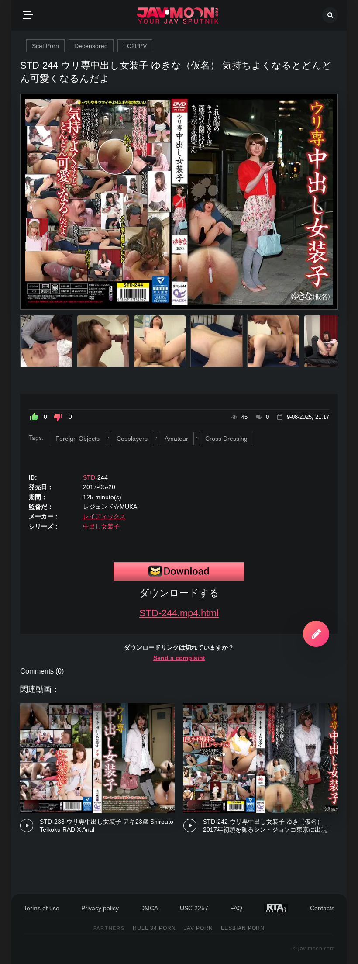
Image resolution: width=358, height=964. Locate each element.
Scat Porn (45, 45)
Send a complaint (179, 657)
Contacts (322, 908)
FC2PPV (135, 45)
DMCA (149, 908)
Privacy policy (100, 908)
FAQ (236, 908)
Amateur (176, 438)
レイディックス (104, 516)
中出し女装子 (101, 526)
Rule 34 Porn (154, 928)
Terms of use (41, 908)
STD (89, 477)
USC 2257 (194, 908)
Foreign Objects (77, 438)
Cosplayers (132, 438)
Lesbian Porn (243, 928)
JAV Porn (198, 928)
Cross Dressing (226, 438)
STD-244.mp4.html (179, 613)
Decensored (91, 45)
